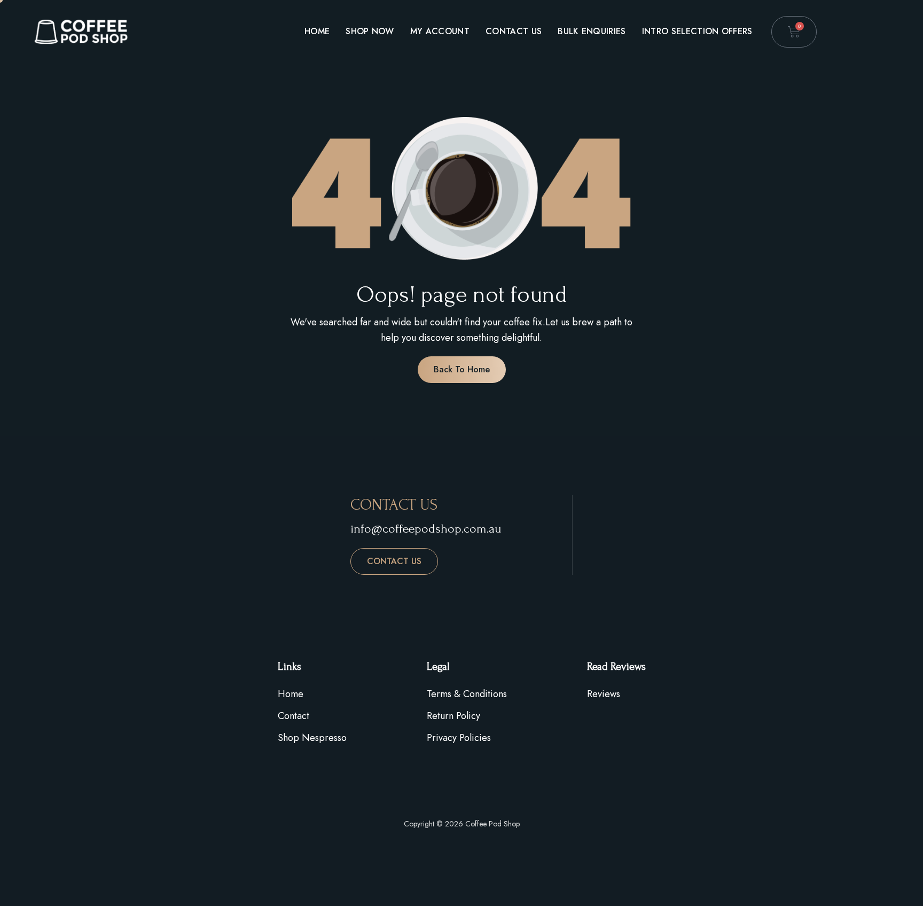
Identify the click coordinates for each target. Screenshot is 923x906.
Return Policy (453, 716)
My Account (440, 31)
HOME (317, 31)
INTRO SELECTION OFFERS (697, 31)
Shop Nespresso (312, 738)
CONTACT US (394, 561)
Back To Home (462, 369)
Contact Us (514, 31)
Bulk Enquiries (591, 31)
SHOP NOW (370, 31)
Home (290, 694)
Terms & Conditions (467, 694)
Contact (293, 716)
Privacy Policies (459, 738)
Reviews (603, 694)
